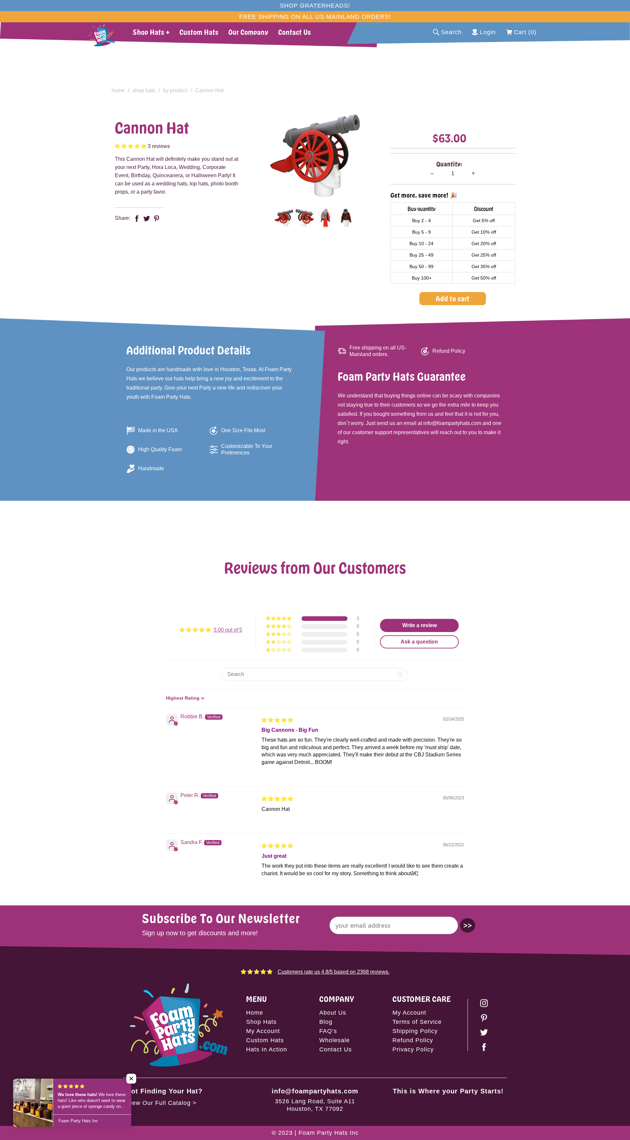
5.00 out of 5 (228, 630)
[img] (277, 720)
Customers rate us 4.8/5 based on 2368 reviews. (333, 972)
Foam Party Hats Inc (329, 1132)
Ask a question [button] (419, 641)
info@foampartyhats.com (315, 1091)
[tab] (283, 218)
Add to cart (453, 298)
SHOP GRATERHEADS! (315, 5)
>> (467, 925)
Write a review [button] (419, 625)
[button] (131, 146)
